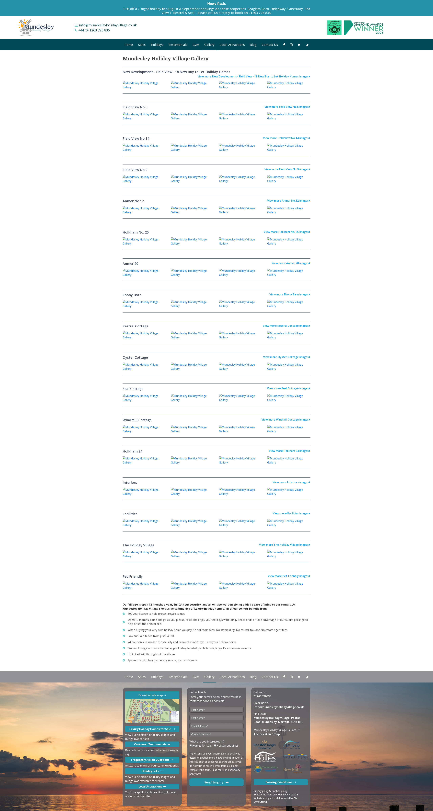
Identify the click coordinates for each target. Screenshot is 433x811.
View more (253, 76)
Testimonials (177, 45)
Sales (142, 45)
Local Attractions (232, 45)
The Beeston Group (267, 734)
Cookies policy (279, 791)
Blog (253, 45)
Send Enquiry (214, 782)
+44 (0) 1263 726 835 (94, 30)
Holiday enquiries (227, 745)
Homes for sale (202, 745)
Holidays (157, 45)
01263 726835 (262, 696)
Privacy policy (261, 791)
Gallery (209, 45)
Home (128, 45)
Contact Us (270, 45)
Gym (195, 45)
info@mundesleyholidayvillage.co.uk (108, 25)
